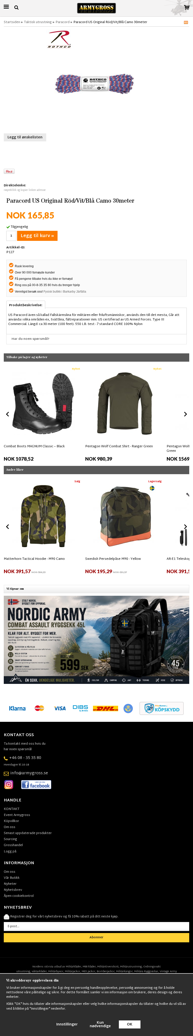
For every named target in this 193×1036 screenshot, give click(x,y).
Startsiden (12, 22)
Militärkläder (73, 966)
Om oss (9, 827)
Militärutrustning (131, 966)
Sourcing (10, 839)
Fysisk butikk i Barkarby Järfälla (64, 291)
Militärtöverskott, (108, 966)
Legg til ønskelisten (25, 137)
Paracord (63, 22)
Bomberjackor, (106, 971)
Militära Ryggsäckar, (146, 971)
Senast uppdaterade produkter (28, 833)
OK (129, 1024)
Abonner (96, 938)
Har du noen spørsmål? (31, 339)
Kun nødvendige (100, 1024)
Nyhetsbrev (13, 890)
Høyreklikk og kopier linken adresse (24, 190)
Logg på (10, 852)
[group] (43, 413)
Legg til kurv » (37, 236)
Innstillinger (67, 1024)
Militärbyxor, (56, 971)
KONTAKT (11, 809)
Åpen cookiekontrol (19, 896)
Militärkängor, (124, 971)
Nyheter (10, 884)
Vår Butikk (12, 878)
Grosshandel (13, 845)
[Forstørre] (96, 80)
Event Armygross (17, 815)
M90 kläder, (89, 966)
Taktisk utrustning (38, 22)
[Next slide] (185, 414)
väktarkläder (39, 971)
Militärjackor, (73, 971)
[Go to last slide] (8, 414)
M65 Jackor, (89, 971)
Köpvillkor (11, 821)
